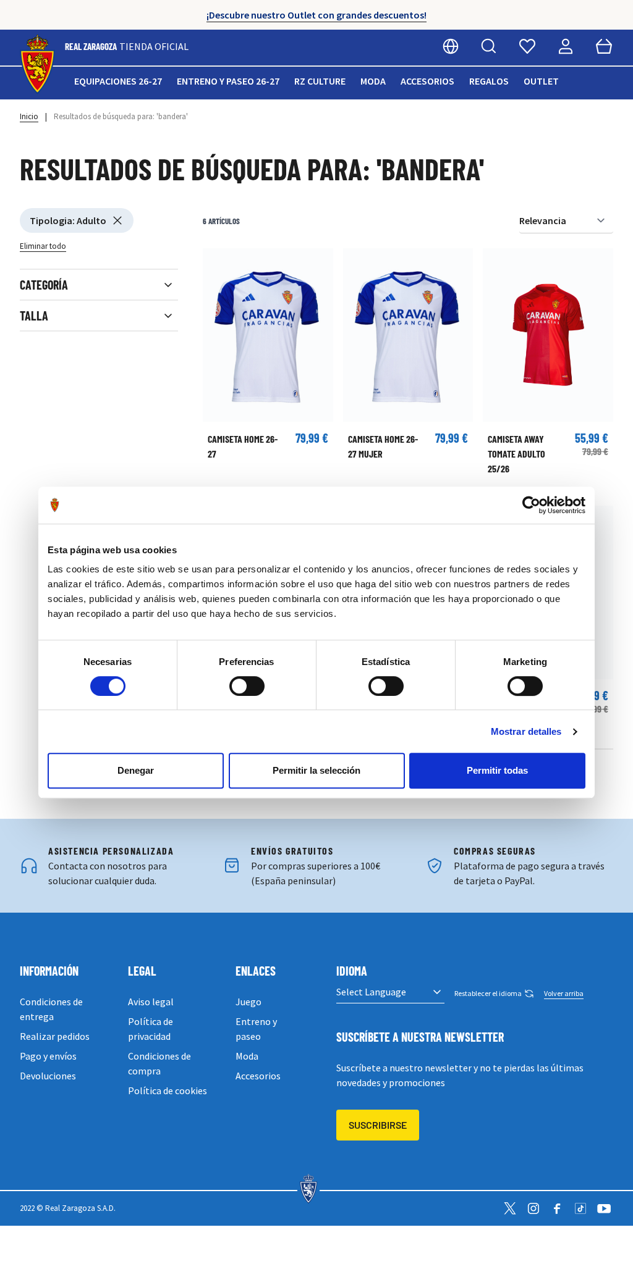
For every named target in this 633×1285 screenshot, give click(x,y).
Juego (248, 1001)
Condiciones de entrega (51, 1009)
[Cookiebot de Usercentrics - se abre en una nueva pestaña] (531, 505)
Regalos (489, 81)
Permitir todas (497, 770)
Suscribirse (378, 1125)
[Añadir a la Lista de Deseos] (218, 263)
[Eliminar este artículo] (117, 220)
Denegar (135, 770)
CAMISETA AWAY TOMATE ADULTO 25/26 (516, 453)
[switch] (247, 686)
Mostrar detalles (526, 731)
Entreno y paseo (256, 1028)
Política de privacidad (150, 1028)
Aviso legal (151, 1001)
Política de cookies (167, 1090)
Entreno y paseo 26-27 (228, 81)
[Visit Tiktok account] (580, 1208)
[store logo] (37, 64)
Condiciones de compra (159, 1063)
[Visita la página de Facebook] (557, 1208)
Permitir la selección (316, 770)
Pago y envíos (48, 1056)
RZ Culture (320, 81)
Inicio (29, 116)
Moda (373, 81)
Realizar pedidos (55, 1036)
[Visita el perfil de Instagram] (533, 1208)
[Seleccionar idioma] (450, 46)
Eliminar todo (43, 246)
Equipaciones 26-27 (118, 81)
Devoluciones (48, 1075)
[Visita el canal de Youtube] (604, 1208)
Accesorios (427, 81)
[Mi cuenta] (565, 46)
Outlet (541, 81)
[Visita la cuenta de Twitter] (510, 1208)
